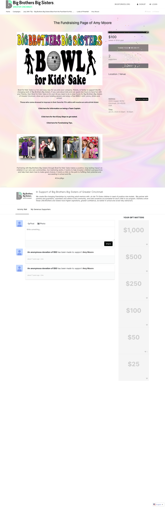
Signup (142, 4)
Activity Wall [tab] (22, 209)
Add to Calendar (142, 99)
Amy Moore (88, 252)
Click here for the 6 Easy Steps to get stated (59, 117)
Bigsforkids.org (122, 4)
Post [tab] (32, 223)
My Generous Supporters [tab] (40, 209)
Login (154, 4)
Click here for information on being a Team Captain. (59, 108)
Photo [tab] (42, 223)
